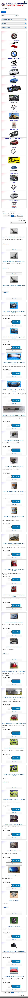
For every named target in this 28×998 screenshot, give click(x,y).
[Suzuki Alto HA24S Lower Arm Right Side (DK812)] (14, 233)
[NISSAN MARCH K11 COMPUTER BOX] (14, 619)
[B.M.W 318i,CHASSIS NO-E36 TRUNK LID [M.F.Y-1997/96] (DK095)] (14, 694)
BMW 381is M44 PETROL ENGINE (14, 647)
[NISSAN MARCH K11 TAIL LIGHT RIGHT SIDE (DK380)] (14, 591)
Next (18, 215)
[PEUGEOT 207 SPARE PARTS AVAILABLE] (14, 145)
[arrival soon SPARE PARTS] (14, 47)
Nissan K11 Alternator (14, 900)
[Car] (14, 83)
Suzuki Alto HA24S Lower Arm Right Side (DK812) (14, 237)
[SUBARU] (14, 171)
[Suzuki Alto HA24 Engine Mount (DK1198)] (14, 437)
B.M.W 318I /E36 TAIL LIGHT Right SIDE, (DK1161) (14, 723)
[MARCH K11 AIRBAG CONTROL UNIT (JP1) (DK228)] (14, 513)
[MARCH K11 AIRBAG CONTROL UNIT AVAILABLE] (14, 488)
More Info (14, 249)
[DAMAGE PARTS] (14, 101)
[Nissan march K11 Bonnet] (14, 872)
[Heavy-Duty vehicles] (14, 118)
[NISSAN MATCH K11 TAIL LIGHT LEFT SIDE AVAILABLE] (14, 566)
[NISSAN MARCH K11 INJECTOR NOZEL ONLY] (14, 796)
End (22, 215)
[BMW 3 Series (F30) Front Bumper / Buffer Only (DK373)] (14, 386)
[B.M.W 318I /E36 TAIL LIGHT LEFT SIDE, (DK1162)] (14, 668)
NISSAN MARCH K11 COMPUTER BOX (14, 622)
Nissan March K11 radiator (14, 926)
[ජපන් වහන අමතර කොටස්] (14, 207)
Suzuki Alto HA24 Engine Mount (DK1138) (14, 466)
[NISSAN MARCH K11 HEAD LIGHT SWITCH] (14, 745)
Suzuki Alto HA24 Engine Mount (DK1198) (14, 440)
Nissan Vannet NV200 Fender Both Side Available (14, 951)
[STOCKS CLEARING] (14, 163)
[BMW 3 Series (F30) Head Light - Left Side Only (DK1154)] (14, 308)
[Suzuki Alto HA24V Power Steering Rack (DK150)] (14, 412)
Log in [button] (3, 12)
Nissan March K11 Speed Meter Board (14, 824)
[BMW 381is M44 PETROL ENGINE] (14, 643)
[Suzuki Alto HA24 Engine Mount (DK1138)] (14, 463)
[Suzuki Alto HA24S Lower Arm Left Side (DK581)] (14, 258)
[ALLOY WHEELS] (14, 39)
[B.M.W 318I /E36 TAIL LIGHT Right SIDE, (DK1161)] (14, 720)
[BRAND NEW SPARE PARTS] (14, 65)
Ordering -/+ (5, 213)
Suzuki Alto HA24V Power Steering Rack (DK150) (14, 415)
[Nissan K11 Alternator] (14, 897)
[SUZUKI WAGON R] (14, 180)
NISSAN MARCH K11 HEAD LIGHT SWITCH (14, 748)
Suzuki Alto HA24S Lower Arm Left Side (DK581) (14, 261)
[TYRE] (14, 189)
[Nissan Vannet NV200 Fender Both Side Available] (14, 948)
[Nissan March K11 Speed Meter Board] (14, 821)
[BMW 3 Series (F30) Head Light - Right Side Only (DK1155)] (14, 333)
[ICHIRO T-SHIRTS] (14, 127)
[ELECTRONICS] (14, 109)
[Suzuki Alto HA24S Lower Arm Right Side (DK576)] (14, 282)
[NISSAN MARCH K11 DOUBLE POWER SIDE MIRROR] (14, 771)
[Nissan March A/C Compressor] (14, 847)
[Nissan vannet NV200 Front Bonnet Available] (14, 973)
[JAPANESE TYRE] (14, 136)
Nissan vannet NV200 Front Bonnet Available (14, 976)
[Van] (14, 198)
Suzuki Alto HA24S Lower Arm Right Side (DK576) (14, 285)
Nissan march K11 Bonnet (14, 875)
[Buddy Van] (14, 74)
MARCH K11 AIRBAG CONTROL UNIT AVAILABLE (14, 491)
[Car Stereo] (14, 92)
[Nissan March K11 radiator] (14, 923)
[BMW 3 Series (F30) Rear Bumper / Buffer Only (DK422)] (14, 359)
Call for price (5, 243)
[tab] (25, 20)
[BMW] (14, 56)
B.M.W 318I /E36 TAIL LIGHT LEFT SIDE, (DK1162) (14, 671)
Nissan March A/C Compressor (14, 850)
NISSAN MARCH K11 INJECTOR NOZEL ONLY (14, 799)
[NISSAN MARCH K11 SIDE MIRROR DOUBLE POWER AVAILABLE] (14, 540)
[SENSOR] (14, 154)
